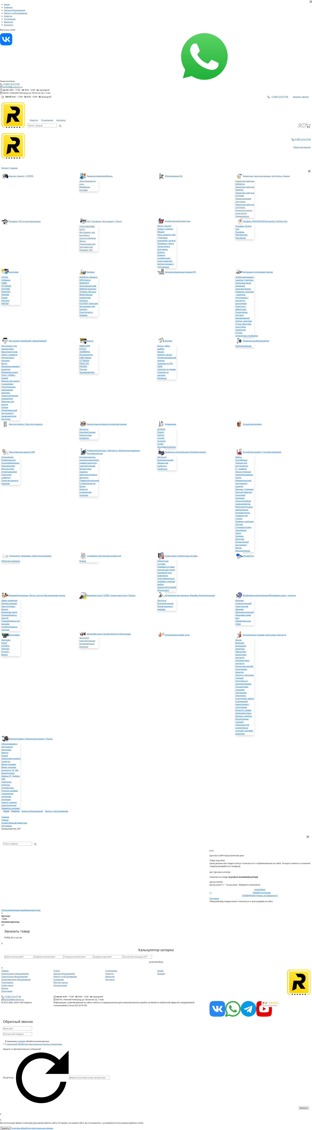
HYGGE (4, 277)
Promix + (5, 651)
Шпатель (239, 539)
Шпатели (5, 419)
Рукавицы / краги (165, 243)
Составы (83, 190)
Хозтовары (162, 249)
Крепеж (168, 340)
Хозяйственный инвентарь (177, 221)
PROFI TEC (84, 363)
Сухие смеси (7, 985)
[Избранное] (304, 126)
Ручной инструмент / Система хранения (262, 452)
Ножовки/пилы (242, 512)
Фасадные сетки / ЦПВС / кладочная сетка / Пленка (111, 595)
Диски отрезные (243, 471)
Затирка (90, 272)
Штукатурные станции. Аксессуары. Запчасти (264, 635)
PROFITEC (5, 291)
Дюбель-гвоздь (164, 354)
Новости (8, 16)
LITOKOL (5, 645)
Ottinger (5, 648)
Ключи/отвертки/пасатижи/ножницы (243, 495)
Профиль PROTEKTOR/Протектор (241, 235)
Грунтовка (13, 272)
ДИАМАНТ (84, 283)
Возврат (161, 973)
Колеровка (59, 979)
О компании (10, 19)
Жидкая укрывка (9, 603)
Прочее (239, 524)
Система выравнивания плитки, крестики (243, 318)
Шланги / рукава (243, 710)
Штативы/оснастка (166, 447)
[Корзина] (308, 126)
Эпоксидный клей (87, 286)
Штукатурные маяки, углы (177, 635)
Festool (160, 435)
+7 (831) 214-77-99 (11, 84)
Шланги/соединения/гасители (85, 492)
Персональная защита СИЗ (22, 452)
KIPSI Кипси (85, 280)
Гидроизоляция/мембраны (99, 176)
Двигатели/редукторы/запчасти (240, 654)
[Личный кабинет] (300, 126)
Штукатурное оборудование (15, 973)
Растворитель (86, 354)
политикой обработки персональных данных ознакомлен (34, 1044)
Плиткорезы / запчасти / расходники (241, 300)
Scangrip (161, 441)
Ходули (4, 407)
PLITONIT (5, 288)
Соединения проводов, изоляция (7, 796)
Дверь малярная (9, 600)
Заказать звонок (301, 96)
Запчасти (83, 429)
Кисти (4, 363)
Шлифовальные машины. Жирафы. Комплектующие (190, 595)
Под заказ (214, 898)
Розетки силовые (9, 790)
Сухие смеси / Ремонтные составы (181, 556)
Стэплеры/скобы (243, 527)
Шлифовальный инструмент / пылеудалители (9, 413)
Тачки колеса (163, 246)
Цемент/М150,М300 (166, 587)
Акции (7, 4)
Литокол (5, 300)
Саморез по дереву (166, 369)
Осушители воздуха (252, 424)
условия (21, 1041)
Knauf (4, 643)
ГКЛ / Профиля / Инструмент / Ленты (104, 221)
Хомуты (161, 252)
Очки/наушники (9, 471)
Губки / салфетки (9, 354)
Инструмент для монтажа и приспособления (87, 235)
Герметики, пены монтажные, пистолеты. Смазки (266, 176)
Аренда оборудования (14, 10)
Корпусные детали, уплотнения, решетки (244, 669)
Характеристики (32, 910)
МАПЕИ (5, 303)
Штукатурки (163, 590)
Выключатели (8, 773)
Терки (238, 533)
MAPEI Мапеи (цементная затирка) (85, 297)
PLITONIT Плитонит (88, 303)
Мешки (160, 231)
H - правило (241, 468)
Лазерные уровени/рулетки (256, 340)
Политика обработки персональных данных (32, 1128)
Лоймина (5, 280)
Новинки (8, 7)
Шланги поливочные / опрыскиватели (164, 258)
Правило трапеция (244, 521)
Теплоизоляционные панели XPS (180, 272)
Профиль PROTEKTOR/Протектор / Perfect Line (265, 221)
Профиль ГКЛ (85, 250)
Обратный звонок (302, 147)
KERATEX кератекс (87, 288)
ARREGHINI (84, 346)
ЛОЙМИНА (84, 351)
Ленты (82, 241)
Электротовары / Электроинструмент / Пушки (31, 738)
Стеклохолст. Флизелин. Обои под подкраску (30, 556)
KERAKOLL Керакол (88, 277)
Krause (82, 561)
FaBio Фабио (85, 357)
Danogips (5, 640)
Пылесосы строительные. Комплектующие (185, 452)
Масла (238, 640)
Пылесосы (162, 468)
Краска (90, 340)
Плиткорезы (7, 982)
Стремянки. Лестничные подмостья (104, 556)
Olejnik (160, 432)
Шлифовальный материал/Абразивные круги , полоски (269, 595)
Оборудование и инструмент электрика (9, 747)
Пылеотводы (241, 312)
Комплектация (18, 910)
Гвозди (160, 351)
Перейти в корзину (262, 892)
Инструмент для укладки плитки (257, 272)
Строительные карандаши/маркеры (8, 390)
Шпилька (161, 378)
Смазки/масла (242, 216)
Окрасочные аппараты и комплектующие (107, 424)
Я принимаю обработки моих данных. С (33, 1043)
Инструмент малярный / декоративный (27, 340)
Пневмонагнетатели (89, 480)
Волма (4, 654)
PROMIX (5, 294)
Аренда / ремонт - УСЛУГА (21, 176)
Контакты (8, 25)
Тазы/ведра (240, 530)
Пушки (4, 755)
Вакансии (8, 22)
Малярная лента (9, 612)
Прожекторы (7, 787)
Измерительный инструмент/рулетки (243, 483)
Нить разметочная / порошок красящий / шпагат (166, 237)
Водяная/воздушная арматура (240, 646)
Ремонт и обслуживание (15, 13)
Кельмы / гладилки (244, 489)
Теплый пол (248, 556)
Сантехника (241, 692)
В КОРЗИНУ (259, 889)
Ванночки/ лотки (9, 351)
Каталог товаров (9, 168)
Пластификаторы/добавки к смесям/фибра (166, 581)
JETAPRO (161, 429)
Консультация (60, 985)
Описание (6, 910)
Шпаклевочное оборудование (15, 979)
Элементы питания (10, 808)
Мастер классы (61, 982)
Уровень (239, 536)
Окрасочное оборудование (14, 976)
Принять (5, 1128)
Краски (4, 988)
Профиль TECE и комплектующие (25, 221)
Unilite (160, 444)
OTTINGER (6, 286)
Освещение (170, 424)
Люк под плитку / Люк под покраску (25, 424)
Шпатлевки (14, 635)
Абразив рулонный (244, 612)
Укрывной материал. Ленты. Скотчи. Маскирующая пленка (37, 595)
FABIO (4, 283)
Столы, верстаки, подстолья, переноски (243, 327)
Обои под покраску (10, 561)
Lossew (160, 438)
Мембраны (84, 187)
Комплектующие (243, 346)
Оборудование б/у (173, 176)
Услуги (57, 970)
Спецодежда (7, 457)
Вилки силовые (8, 764)
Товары (5, 970)
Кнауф (4, 297)
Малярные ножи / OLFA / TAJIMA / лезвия (9, 375)
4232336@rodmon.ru (12, 87)
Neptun (4, 752)
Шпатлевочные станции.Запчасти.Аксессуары (109, 634)
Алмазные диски (243, 283)
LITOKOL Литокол (87, 291)
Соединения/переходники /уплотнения (242, 704)
